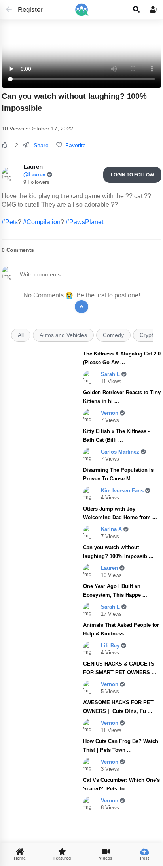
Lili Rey (111, 646)
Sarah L (111, 374)
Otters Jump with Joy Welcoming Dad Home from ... (120, 513)
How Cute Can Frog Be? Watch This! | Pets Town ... (120, 745)
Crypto (148, 335)
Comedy (113, 335)
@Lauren (35, 175)
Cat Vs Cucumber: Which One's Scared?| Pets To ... (121, 784)
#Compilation (42, 222)
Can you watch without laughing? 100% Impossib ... (118, 552)
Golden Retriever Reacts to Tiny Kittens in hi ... (122, 397)
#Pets (10, 222)
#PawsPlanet (84, 222)
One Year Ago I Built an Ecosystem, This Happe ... (115, 590)
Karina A (112, 529)
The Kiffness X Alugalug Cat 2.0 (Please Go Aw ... (122, 358)
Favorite (74, 145)
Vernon (110, 413)
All (21, 335)
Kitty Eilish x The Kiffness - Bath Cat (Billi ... (116, 435)
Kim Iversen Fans (123, 491)
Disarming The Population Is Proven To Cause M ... (118, 474)
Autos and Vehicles (63, 335)
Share (40, 145)
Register (27, 9)
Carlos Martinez (121, 452)
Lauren (110, 568)
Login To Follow (132, 175)
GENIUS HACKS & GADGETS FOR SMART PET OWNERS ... (119, 668)
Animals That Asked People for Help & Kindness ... (121, 629)
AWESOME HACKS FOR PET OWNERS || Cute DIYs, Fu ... (118, 707)
